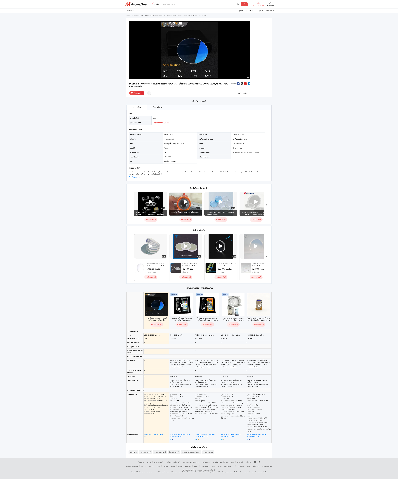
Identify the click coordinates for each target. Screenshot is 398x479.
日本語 (158, 466)
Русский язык (205, 466)
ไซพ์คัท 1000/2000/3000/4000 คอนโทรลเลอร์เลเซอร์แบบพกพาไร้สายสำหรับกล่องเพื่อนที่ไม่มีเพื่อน (207, 320)
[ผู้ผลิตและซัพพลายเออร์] (135, 4)
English (136, 466)
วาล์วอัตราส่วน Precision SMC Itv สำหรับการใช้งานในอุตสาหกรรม (233, 319)
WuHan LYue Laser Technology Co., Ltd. (155, 435)
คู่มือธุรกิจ (248, 462)
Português (188, 466)
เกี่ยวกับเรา (141, 462)
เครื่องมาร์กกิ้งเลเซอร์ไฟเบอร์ (191, 452)
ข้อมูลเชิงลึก (240, 462)
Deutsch (180, 466)
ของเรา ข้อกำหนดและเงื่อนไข (259, 472)
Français (165, 466)
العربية (219, 466)
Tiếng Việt (256, 466)
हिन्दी (235, 466)
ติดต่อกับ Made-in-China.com (191, 462)
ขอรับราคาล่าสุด (243, 93)
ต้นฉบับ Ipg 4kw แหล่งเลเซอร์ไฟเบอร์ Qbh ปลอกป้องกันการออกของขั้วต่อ (259, 319)
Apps (259, 11)
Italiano (196, 466)
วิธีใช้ (251, 11)
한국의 (213, 466)
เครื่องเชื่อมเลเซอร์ (160, 452)
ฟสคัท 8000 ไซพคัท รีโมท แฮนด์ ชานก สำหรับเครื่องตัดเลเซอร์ (182, 319)
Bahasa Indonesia (267, 466)
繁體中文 (151, 466)
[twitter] (259, 462)
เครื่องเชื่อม (133, 452)
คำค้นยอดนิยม (206, 462)
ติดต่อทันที (137, 93)
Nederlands (227, 466)
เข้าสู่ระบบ (270, 5)
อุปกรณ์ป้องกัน (208, 452)
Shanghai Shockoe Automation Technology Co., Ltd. (180, 435)
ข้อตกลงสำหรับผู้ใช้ (159, 462)
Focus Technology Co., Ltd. (200, 470)
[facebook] (255, 462)
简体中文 (143, 466)
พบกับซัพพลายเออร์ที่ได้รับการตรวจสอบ (223, 462)
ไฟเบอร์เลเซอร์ (174, 452)
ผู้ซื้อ (240, 11)
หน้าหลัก (128, 16)
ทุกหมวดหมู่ (130, 11)
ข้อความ (148, 462)
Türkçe (248, 466)
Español (173, 466)
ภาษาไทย (241, 466)
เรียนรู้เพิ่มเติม (134, 177)
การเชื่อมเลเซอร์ (145, 452)
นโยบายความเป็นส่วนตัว (174, 462)
